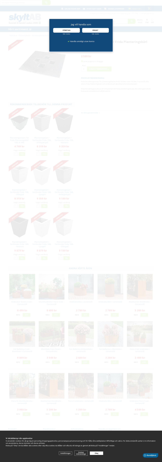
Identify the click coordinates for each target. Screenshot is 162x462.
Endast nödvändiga (81, 453)
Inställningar (65, 453)
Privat (95, 30)
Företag (66, 30)
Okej (96, 453)
